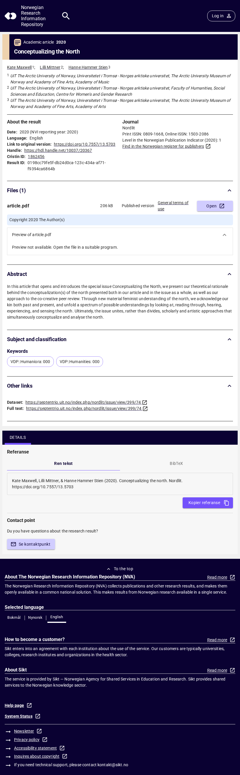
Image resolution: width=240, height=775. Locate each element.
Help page (14, 705)
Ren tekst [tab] (63, 463)
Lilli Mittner (50, 67)
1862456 (36, 156)
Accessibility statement (35, 748)
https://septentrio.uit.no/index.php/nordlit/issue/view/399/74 (83, 402)
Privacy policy (27, 739)
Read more (217, 577)
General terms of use (173, 205)
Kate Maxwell (19, 67)
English (56, 617)
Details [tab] (18, 437)
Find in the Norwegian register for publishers (163, 146)
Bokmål (13, 617)
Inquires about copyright (36, 756)
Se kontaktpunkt (34, 544)
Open (211, 206)
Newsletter (24, 731)
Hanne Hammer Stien (88, 67)
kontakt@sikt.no (112, 764)
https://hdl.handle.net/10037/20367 (58, 150)
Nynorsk (35, 617)
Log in (218, 15)
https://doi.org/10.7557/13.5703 (84, 144)
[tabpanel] (120, 484)
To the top (123, 568)
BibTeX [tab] (176, 463)
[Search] (66, 16)
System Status (18, 716)
